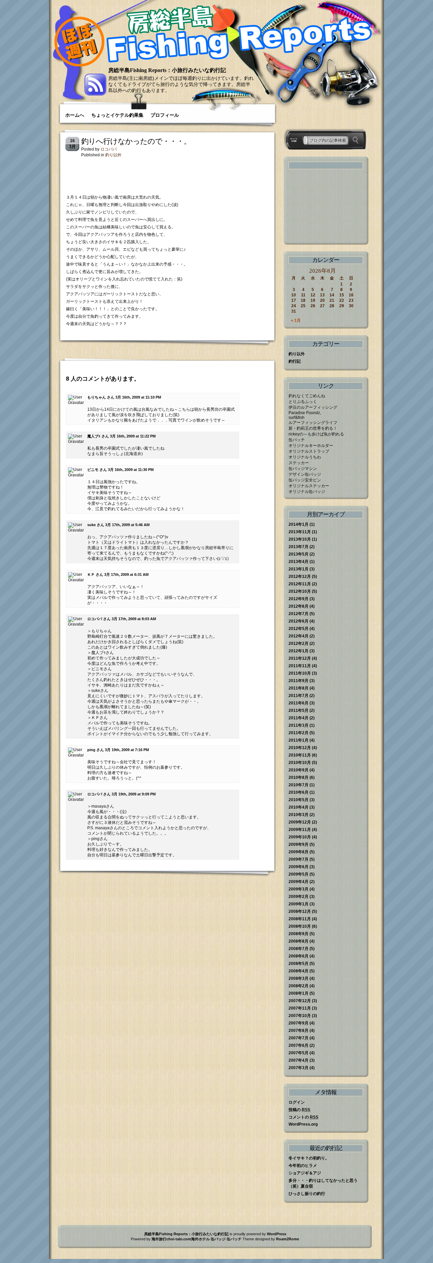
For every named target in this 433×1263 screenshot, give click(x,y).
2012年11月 (300, 584)
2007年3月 (299, 1067)
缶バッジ (218, 1239)
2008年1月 (299, 993)
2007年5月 (299, 1053)
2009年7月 (299, 859)
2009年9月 (299, 844)
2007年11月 (300, 1008)
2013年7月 (299, 546)
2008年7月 (299, 948)
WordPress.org (303, 1124)
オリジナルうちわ (305, 457)
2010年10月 (300, 762)
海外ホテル (200, 1239)
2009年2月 (299, 896)
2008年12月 (300, 911)
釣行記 (295, 361)
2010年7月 (299, 785)
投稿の (299, 1109)
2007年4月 (299, 1060)
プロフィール (165, 115)
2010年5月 (299, 799)
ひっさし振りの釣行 (307, 1193)
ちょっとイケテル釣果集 (117, 115)
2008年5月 (299, 963)
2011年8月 (299, 688)
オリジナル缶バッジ (307, 491)
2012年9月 (299, 598)
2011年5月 (299, 710)
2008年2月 (299, 986)
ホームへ (74, 115)
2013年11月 (300, 531)
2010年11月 (300, 755)
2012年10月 (300, 591)
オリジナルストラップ (309, 451)
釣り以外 (113, 155)
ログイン (297, 1102)
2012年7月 (299, 613)
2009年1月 (299, 904)
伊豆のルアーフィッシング (313, 407)
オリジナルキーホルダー (311, 445)
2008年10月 (300, 926)
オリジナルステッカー (309, 485)
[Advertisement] (145, 173)
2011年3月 (299, 725)
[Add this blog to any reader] (95, 94)
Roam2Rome (287, 1239)
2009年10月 (300, 837)
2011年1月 (299, 740)
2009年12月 (300, 822)
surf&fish (296, 417)
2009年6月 (299, 866)
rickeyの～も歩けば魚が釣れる (316, 434)
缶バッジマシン (303, 468)
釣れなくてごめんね (307, 395)
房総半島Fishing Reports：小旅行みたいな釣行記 (167, 70)
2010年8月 (299, 777)
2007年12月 (300, 1000)
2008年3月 (299, 978)
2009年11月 (300, 829)
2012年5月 (299, 628)
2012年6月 (299, 621)
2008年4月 (299, 971)
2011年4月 (299, 718)
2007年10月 (300, 1015)
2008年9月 (299, 933)
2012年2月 (299, 643)
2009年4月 (299, 881)
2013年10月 (300, 539)
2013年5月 (299, 554)
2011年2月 (299, 732)
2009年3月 (299, 889)
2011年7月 (299, 695)
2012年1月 (299, 651)
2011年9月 (299, 680)
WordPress (276, 1234)
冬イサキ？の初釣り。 (309, 1158)
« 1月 (296, 320)
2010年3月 (299, 814)
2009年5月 (299, 874)
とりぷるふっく (303, 401)
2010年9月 (299, 770)
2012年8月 (299, 606)
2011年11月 (300, 665)
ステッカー (299, 462)
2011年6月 (299, 703)
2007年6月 (299, 1045)
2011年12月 (300, 658)
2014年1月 (299, 524)
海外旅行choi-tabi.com (171, 1239)
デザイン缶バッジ (305, 474)
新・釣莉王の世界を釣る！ (313, 428)
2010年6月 (299, 792)
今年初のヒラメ (303, 1165)
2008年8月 (299, 941)
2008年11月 (300, 919)
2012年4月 (299, 636)
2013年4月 (299, 561)
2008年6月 (299, 956)
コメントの (303, 1117)
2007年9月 (299, 1023)
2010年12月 (300, 747)
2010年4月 (299, 807)
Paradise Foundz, (305, 412)
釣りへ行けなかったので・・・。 (136, 141)
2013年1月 (299, 569)
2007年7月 (299, 1038)
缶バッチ (297, 439)
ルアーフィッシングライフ (313, 422)
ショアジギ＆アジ (305, 1173)
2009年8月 (299, 852)
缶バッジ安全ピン (305, 480)
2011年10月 (300, 673)
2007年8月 (299, 1030)
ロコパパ (108, 149)
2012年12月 (300, 576)
